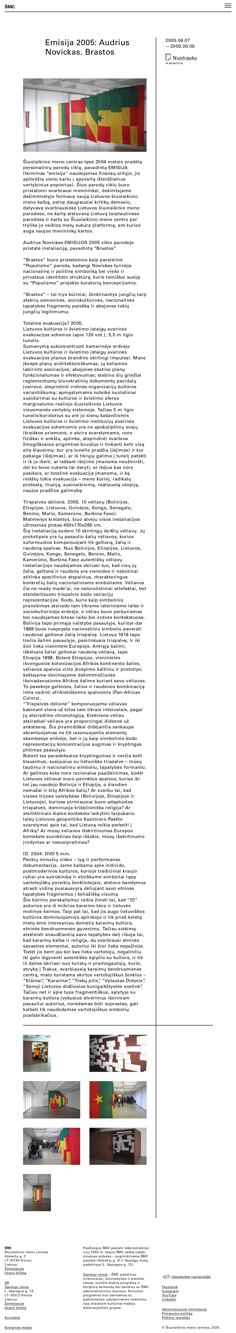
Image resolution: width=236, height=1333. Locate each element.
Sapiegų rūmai (17, 1287)
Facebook (170, 1287)
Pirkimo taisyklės (176, 1317)
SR (7, 1283)
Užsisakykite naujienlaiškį (191, 1277)
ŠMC (10, 6)
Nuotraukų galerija (181, 60)
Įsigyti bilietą (16, 1273)
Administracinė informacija (184, 1309)
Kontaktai (13, 1317)
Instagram (170, 1291)
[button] (227, 6)
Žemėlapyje (14, 1269)
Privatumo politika (177, 1313)
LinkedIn (169, 1299)
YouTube (169, 1295)
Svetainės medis (18, 1327)
